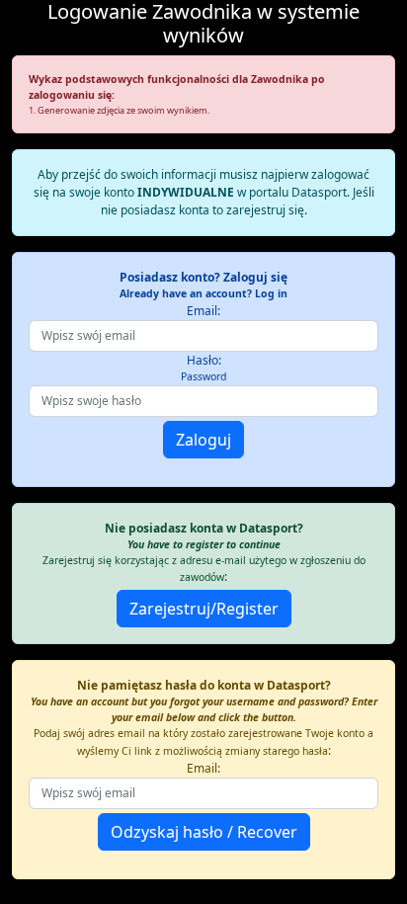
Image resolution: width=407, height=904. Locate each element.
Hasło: (203, 367)
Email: (203, 310)
